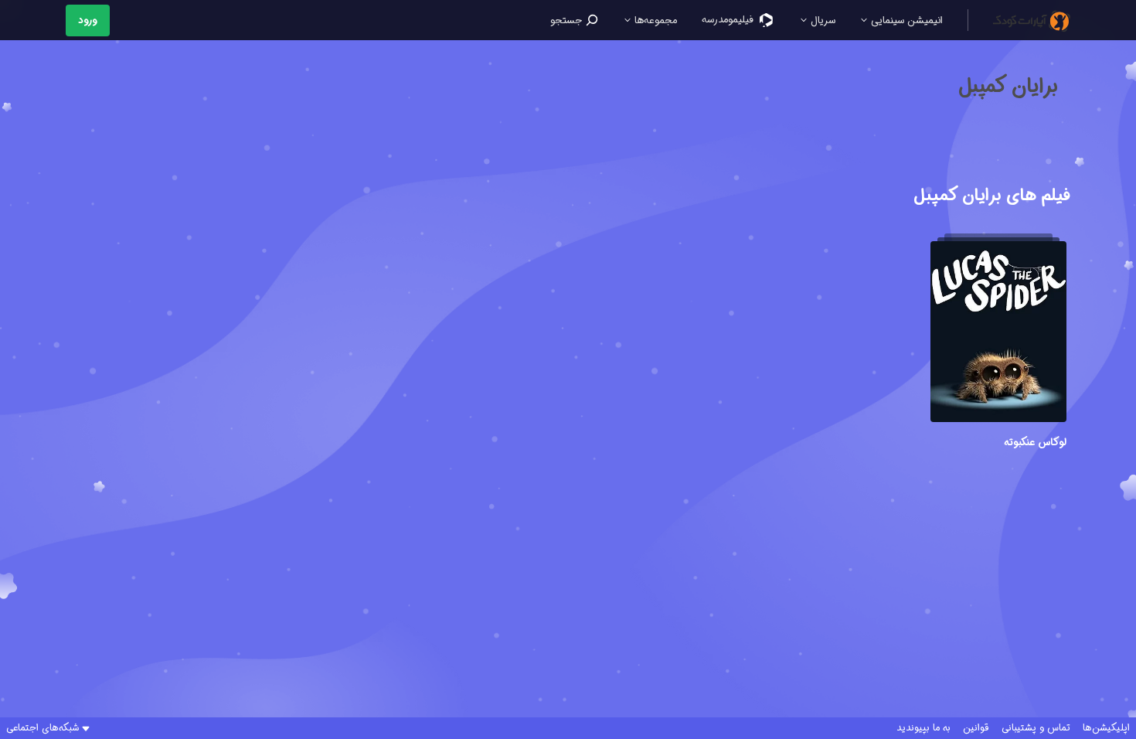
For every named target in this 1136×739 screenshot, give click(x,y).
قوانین (976, 728)
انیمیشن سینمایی (905, 20)
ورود (87, 20)
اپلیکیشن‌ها (1106, 728)
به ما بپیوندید (923, 728)
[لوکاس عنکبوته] (998, 333)
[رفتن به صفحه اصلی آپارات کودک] (1031, 20)
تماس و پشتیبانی (1036, 728)
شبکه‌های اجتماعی (42, 728)
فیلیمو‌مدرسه (729, 20)
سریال (821, 20)
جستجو (567, 20)
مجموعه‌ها (654, 20)
